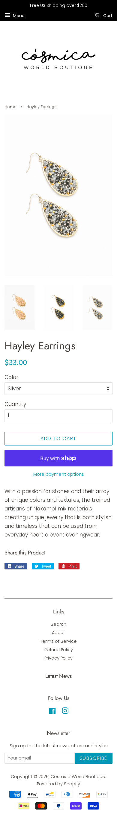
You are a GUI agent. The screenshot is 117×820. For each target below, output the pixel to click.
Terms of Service (58, 641)
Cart (107, 15)
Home (10, 106)
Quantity (15, 404)
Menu (18, 15)
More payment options (58, 474)
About (58, 633)
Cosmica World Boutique (78, 777)
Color (11, 377)
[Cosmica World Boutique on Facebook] (52, 712)
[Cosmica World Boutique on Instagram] (65, 712)
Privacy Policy (58, 658)
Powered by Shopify (58, 784)
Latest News (58, 676)
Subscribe (93, 758)
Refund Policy (58, 650)
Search (58, 624)
